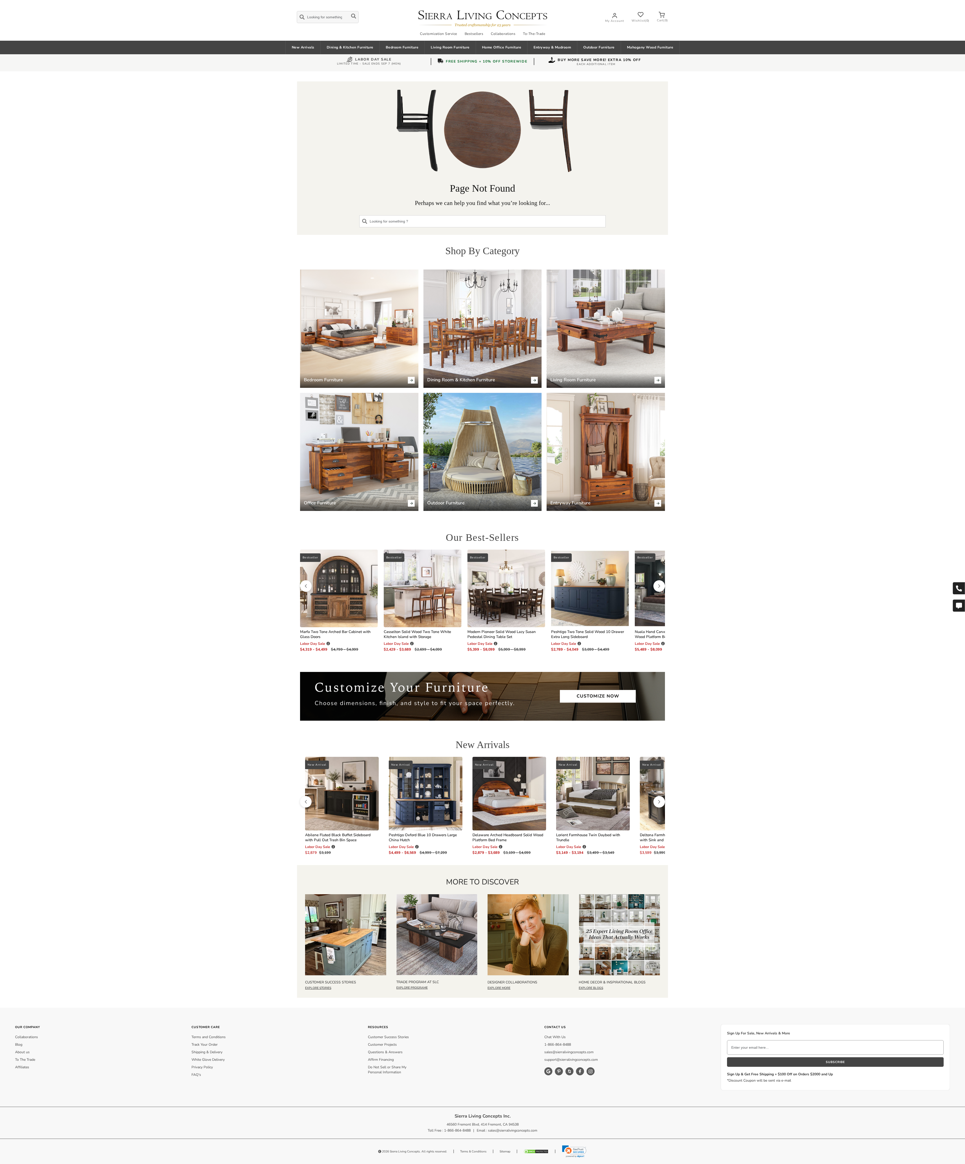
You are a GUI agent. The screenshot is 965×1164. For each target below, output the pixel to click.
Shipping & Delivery (206, 1052)
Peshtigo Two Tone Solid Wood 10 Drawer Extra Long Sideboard (587, 634)
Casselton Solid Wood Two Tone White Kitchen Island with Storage (417, 634)
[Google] (548, 1071)
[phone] (958, 588)
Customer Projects (382, 1044)
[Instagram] (591, 1071)
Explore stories (318, 988)
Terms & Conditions (473, 1151)
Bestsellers (474, 33)
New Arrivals (303, 47)
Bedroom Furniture (402, 47)
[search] (327, 16)
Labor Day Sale (373, 60)
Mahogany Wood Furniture (650, 47)
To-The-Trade (534, 33)
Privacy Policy (202, 1067)
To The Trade (25, 1059)
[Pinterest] (559, 1071)
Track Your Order (204, 1044)
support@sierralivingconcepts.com (571, 1059)
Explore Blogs (591, 988)
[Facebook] (580, 1071)
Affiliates (22, 1067)
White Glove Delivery (208, 1059)
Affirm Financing (381, 1059)
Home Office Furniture (501, 47)
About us (22, 1052)
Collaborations (503, 33)
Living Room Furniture (450, 47)
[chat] (958, 605)
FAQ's (196, 1074)
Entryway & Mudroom (552, 47)
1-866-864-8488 (557, 1044)
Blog (18, 1044)
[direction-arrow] (306, 586)
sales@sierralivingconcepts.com (569, 1052)
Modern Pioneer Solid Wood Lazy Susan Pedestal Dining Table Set (501, 634)
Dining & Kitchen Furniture (350, 47)
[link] (574, 1151)
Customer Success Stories (388, 1037)
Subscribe (835, 1062)
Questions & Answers (385, 1052)
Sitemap (505, 1151)
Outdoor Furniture (599, 47)
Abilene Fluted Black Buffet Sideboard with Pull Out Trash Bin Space (338, 837)
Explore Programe (412, 988)
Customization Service (438, 33)
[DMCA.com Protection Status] (536, 1151)
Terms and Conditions (208, 1037)
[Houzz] (569, 1071)
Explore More (499, 988)
